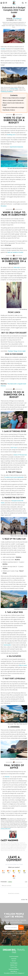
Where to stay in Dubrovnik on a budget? (14, 98)
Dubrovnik (17, 267)
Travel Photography (13, 956)
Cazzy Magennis (9, 840)
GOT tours (14, 447)
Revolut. (7, 776)
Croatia (3, 49)
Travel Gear (13, 958)
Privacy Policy (14, 88)
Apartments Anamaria (16, 147)
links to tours (23, 665)
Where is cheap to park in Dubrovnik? (13, 100)
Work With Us (14, 971)
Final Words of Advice (9, 110)
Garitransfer (7, 645)
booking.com (11, 134)
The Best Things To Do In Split (17, 351)
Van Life (14, 960)
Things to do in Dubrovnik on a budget (13, 107)
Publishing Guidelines (7, 91)
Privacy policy (13, 967)
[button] (26, 3)
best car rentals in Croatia (15, 252)
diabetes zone (13, 965)
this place (3, 206)
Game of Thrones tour (20, 455)
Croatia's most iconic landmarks (14, 477)
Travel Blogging (13, 963)
